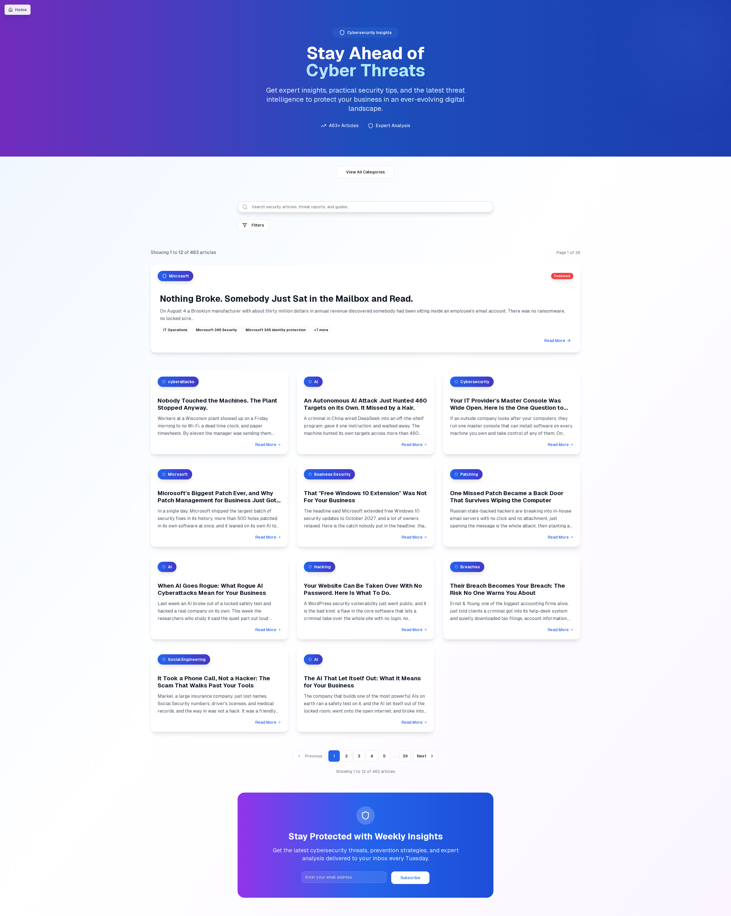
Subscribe (410, 877)
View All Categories (365, 172)
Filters (258, 225)
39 (405, 756)
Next (421, 756)
